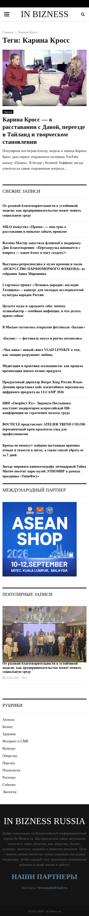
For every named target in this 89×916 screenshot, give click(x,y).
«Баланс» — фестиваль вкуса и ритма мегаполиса (42, 338)
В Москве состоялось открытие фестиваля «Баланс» (43, 327)
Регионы (8, 777)
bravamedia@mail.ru (52, 887)
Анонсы (8, 719)
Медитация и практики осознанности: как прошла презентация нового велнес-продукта (42, 368)
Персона (8, 112)
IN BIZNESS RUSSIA (44, 20)
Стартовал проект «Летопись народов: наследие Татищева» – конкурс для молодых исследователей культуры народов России (43, 289)
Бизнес (7, 726)
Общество (9, 755)
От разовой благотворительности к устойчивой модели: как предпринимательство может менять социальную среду (41, 210)
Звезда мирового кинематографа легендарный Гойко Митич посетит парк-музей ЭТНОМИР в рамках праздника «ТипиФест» (44, 471)
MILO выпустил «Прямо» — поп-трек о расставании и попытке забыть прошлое (34, 229)
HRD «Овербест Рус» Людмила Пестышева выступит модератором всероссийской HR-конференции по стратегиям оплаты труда (36, 407)
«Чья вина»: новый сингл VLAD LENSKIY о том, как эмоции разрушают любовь (41, 352)
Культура (8, 748)
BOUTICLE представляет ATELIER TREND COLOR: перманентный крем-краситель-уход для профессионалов (44, 428)
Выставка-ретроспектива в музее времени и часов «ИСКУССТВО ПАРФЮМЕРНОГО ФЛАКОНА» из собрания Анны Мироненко (43, 268)
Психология (11, 770)
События (8, 784)
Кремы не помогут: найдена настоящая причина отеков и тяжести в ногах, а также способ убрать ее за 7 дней (42, 450)
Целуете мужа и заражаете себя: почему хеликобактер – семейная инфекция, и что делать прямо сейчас (41, 310)
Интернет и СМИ (15, 741)
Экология (9, 791)
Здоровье (9, 733)
